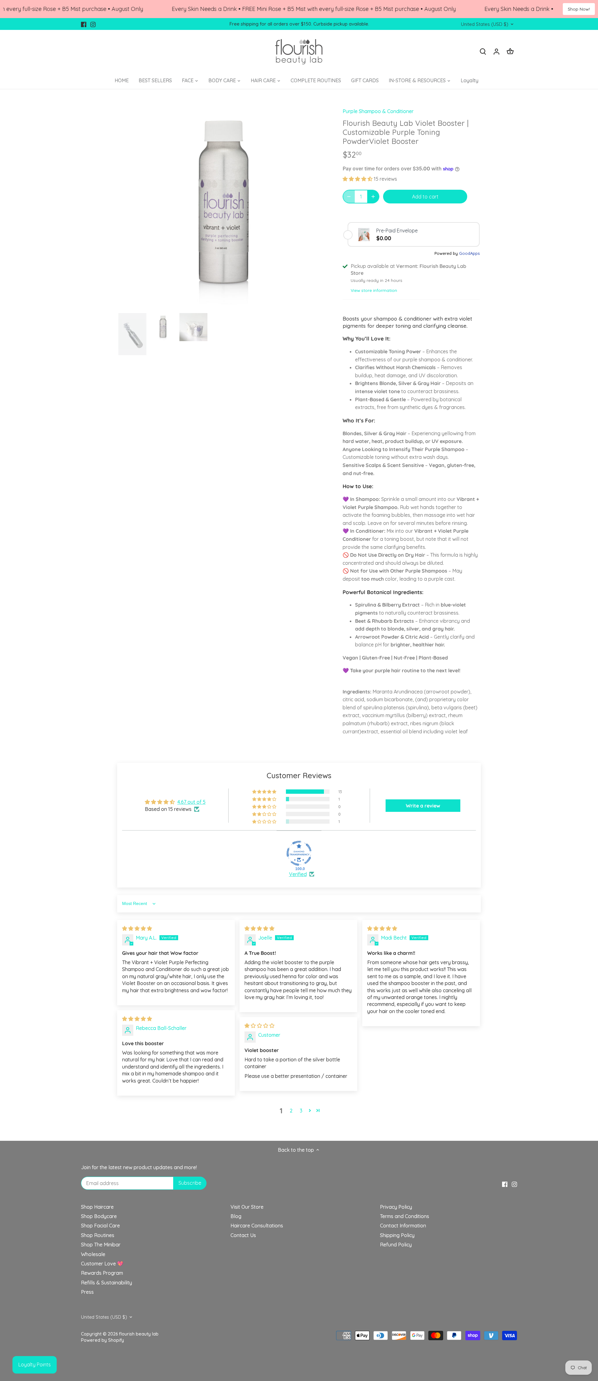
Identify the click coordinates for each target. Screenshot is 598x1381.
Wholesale (93, 1254)
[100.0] (299, 853)
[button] (358, 179)
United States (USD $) (484, 24)
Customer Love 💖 (102, 1263)
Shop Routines (97, 1235)
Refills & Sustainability (106, 1282)
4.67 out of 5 (191, 802)
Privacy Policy (396, 1207)
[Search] (483, 51)
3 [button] (301, 1110)
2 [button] (291, 1110)
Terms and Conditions (404, 1216)
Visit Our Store (246, 1207)
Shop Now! (579, 9)
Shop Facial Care (100, 1225)
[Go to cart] (510, 51)
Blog (235, 1216)
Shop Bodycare (99, 1216)
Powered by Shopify (102, 1340)
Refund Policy (396, 1244)
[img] (137, 928)
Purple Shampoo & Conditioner (378, 111)
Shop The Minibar (101, 1244)
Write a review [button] (423, 805)
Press (87, 1292)
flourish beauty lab (139, 1334)
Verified (298, 874)
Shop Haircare (97, 1207)
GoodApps (469, 253)
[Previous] (127, 206)
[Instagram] (93, 24)
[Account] (496, 51)
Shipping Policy (397, 1235)
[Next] (318, 206)
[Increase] (373, 196)
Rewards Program (102, 1273)
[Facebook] (83, 24)
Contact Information (403, 1225)
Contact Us (243, 1235)
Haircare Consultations (256, 1225)
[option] (223, 206)
